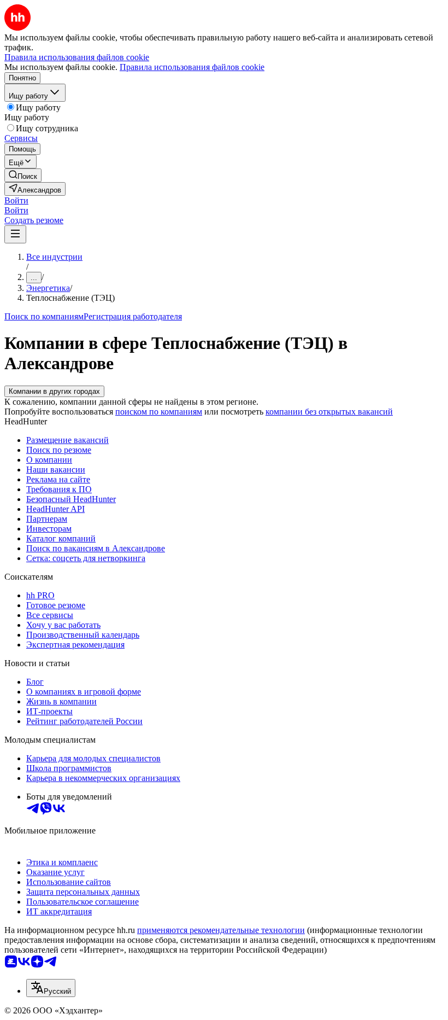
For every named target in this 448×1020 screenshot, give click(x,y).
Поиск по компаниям (44, 316)
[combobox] (50, 988)
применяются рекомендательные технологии (221, 930)
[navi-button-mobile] (15, 234)
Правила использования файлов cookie (192, 67)
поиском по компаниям (158, 411)
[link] (23, 175)
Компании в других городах (54, 391)
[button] (16, 200)
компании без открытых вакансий (329, 411)
